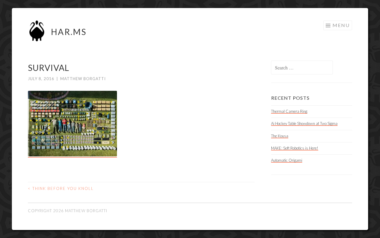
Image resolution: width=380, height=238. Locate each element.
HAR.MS (69, 32)
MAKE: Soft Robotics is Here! (294, 148)
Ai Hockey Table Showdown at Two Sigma (304, 123)
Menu (341, 25)
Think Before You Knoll (61, 188)
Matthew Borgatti (83, 78)
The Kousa (279, 136)
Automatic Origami (286, 160)
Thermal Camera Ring (289, 111)
